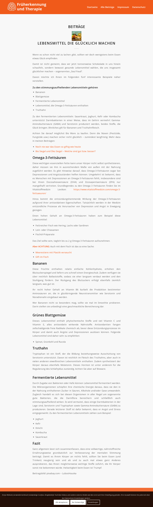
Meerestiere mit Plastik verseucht (54, 252)
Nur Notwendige (78, 502)
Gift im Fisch (42, 256)
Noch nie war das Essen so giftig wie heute (58, 146)
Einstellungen (93, 502)
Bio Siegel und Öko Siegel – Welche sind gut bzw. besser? (66, 151)
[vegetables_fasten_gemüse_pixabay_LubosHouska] (76, 36)
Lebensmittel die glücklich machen (76, 43)
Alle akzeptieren (62, 502)
